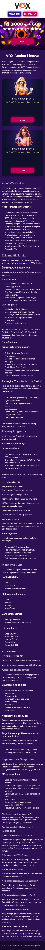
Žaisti (22, 41)
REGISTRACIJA (30, 14)
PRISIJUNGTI (14, 14)
